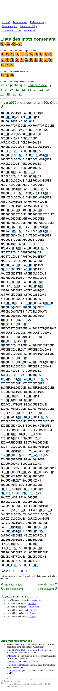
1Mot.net (11, 656)
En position (30, 30)
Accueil (6, 22)
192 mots (32, 603)
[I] (41, 56)
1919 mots (34, 607)
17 (2, 93)
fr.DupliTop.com (14, 670)
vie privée (17, 681)
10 (11, 89)
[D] (17, 56)
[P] (22, 61)
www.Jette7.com (40, 650)
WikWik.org (18, 644)
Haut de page (46, 584)
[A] (2, 56)
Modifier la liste (13, 584)
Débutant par (37, 22)
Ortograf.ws (12, 661)
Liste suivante (46, 588)
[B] (7, 56)
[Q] (26, 61)
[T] (41, 61)
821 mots (31, 610)
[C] (12, 56)
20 (20, 93)
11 (17, 89)
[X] (2, 66)
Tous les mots (20, 22)
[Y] (7, 66)
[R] (31, 61)
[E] (22, 56)
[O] (17, 61)
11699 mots (35, 600)
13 (29, 89)
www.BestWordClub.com (18, 650)
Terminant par (9, 26)
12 (23, 89)
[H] (36, 56)
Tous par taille (37, 85)
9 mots (33, 613)
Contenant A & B (11, 30)
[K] (50, 56)
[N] (12, 61)
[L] (2, 61)
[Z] (12, 66)
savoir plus (49, 679)
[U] (46, 61)
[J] (46, 56)
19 (14, 93)
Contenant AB (27, 26)
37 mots (32, 616)
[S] (36, 61)
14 (35, 89)
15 (42, 89)
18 (8, 93)
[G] (31, 56)
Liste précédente (13, 588)
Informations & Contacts (15, 686)
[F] (26, 56)
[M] (7, 61)
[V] (50, 61)
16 (48, 89)
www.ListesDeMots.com (18, 665)
